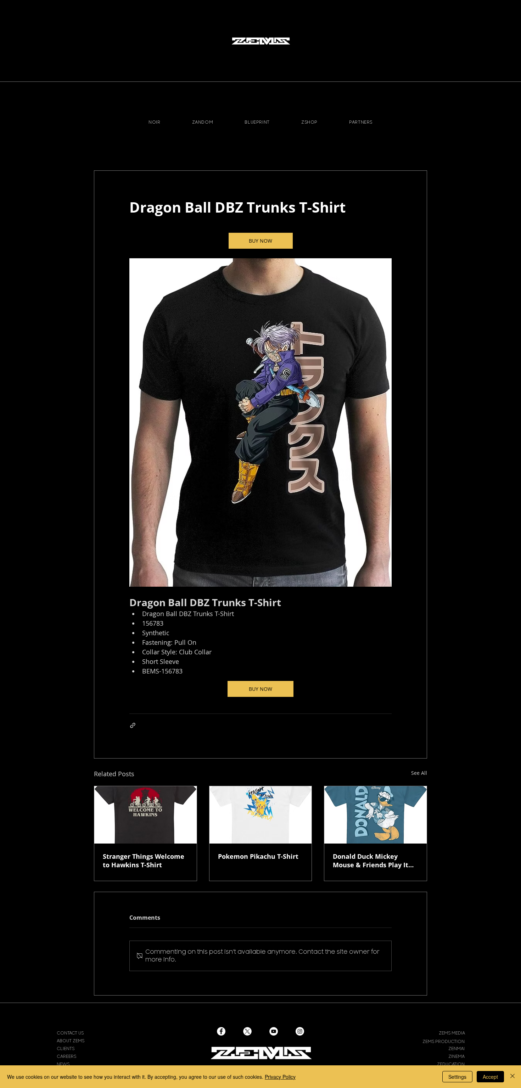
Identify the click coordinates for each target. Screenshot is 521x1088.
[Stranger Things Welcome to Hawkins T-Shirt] (145, 815)
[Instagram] (300, 1031)
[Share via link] (132, 725)
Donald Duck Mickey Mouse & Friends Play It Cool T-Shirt (370, 860)
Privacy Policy (280, 1076)
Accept (490, 1076)
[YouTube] (273, 1031)
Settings (457, 1076)
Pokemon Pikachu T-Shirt (258, 856)
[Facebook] (221, 1031)
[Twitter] (247, 1031)
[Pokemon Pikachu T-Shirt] (260, 815)
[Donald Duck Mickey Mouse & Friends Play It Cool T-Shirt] (375, 815)
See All (419, 773)
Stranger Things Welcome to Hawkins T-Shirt (143, 860)
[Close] (512, 1076)
